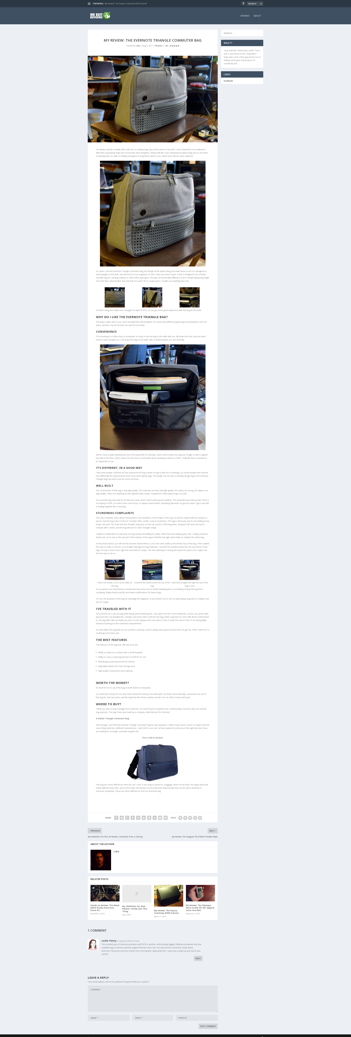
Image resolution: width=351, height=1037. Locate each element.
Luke (138, 45)
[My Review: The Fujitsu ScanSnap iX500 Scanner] (168, 896)
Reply (198, 958)
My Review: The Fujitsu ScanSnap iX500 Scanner (166, 911)
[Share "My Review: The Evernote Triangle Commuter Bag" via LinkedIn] (143, 818)
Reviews (245, 16)
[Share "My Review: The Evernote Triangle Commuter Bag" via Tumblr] (132, 818)
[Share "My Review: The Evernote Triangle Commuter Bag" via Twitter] (121, 818)
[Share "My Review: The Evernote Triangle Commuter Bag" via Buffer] (149, 818)
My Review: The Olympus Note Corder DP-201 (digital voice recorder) (200, 908)
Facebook (228, 80)
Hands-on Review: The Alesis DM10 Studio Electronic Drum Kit (104, 908)
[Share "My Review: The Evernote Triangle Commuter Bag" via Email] (160, 818)
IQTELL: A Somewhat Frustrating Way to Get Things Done (130, 3)
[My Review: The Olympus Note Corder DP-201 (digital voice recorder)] (200, 893)
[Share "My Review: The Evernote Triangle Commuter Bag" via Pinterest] (138, 818)
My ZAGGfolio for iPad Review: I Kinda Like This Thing (134, 908)
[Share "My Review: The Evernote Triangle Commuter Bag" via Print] (165, 818)
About (257, 16)
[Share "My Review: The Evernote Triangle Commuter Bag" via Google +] (127, 818)
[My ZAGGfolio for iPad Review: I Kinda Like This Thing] (136, 893)
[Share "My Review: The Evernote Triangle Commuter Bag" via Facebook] (116, 818)
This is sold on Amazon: (152, 737)
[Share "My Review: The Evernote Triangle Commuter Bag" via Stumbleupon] (154, 818)
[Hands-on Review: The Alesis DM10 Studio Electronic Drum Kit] (105, 893)
